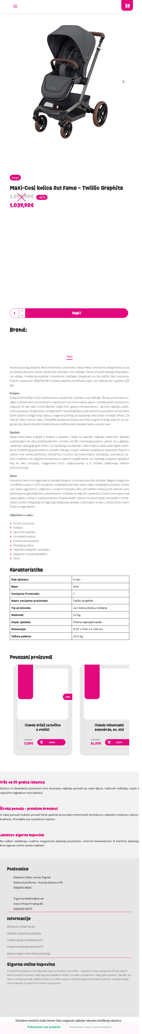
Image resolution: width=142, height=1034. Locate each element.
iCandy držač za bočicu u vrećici (43, 727)
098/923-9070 (22, 909)
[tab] (69, 356)
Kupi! (76, 313)
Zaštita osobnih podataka (24, 933)
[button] (22, 311)
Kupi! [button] (52, 742)
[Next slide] (123, 82)
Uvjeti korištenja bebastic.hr (25, 946)
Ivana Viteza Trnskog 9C (28, 903)
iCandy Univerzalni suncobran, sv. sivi (109, 727)
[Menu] (18, 6)
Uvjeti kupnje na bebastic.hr (25, 940)
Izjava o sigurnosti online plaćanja (28, 953)
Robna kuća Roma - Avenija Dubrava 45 (37, 882)
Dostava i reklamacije (21, 926)
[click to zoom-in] (69, 82)
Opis (69, 356)
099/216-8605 (22, 887)
